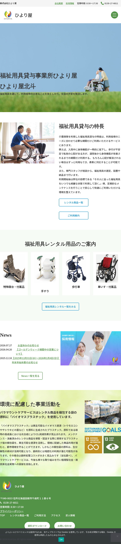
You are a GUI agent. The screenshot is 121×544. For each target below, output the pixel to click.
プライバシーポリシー (12, 511)
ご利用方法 (40, 515)
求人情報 (70, 515)
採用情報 (70, 3)
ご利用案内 (74, 215)
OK (61, 539)
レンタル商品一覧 (73, 202)
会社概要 (59, 3)
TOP (2, 515)
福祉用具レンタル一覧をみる (60, 306)
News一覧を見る (30, 376)
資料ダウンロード (37, 526)
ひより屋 (23, 15)
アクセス (55, 515)
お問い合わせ (65, 526)
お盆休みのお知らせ (28, 345)
